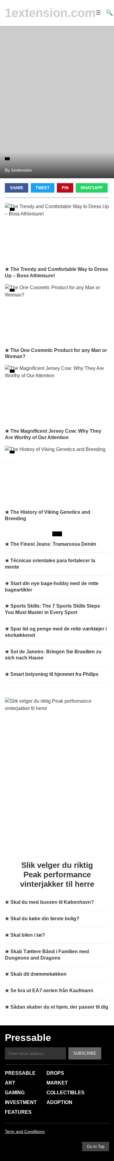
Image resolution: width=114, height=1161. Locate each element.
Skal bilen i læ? (27, 935)
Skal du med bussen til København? (52, 902)
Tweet (43, 188)
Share (16, 188)
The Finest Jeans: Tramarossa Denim (53, 544)
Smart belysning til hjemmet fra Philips (54, 674)
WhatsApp (92, 188)
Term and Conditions (25, 1131)
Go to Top (95, 1146)
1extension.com (50, 13)
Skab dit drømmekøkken (38, 974)
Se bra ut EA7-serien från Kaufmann (51, 990)
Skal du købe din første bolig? (44, 918)
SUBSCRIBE (84, 1053)
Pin (65, 188)
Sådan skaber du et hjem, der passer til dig (59, 1007)
